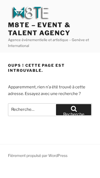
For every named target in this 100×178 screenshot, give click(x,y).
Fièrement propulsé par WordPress (37, 155)
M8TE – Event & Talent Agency (39, 29)
